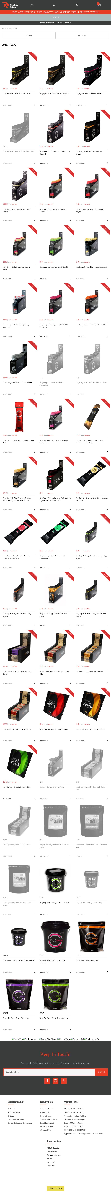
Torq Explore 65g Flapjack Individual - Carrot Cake (90, 788)
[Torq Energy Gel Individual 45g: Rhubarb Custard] (55, 186)
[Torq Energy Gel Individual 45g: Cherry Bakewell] (19, 301)
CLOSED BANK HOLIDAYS (74, 1130)
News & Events (45, 1116)
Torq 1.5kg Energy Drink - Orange (87, 960)
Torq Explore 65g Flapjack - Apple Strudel (16, 845)
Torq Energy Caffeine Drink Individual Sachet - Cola (18, 441)
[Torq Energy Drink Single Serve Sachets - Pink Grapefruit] (55, 128)
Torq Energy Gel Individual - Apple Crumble (54, 267)
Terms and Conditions (16, 1119)
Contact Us (51, 1166)
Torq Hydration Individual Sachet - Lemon (16, 94)
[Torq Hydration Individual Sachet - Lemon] (19, 70)
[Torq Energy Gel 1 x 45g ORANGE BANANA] (92, 301)
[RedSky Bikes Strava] (64, 1081)
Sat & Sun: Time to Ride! (73, 1126)
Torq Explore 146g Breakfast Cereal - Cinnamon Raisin (91, 846)
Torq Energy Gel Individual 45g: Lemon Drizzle (91, 267)
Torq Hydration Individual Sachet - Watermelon (18, 151)
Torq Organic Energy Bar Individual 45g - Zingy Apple (91, 557)
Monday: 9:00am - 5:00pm (74, 1109)
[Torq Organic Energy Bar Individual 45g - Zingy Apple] (92, 532)
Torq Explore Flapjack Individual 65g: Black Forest (17, 672)
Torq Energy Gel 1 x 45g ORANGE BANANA (91, 325)
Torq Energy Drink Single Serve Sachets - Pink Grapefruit (55, 152)
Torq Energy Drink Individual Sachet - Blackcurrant (52, 384)
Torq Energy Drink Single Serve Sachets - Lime (91, 383)
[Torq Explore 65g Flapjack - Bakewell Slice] (19, 706)
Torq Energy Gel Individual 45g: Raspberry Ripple (17, 268)
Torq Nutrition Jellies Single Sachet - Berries (54, 729)
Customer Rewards (47, 1109)
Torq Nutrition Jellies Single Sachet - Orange (90, 729)
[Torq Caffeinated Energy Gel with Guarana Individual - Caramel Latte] (92, 417)
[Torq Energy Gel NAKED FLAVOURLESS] (19, 359)
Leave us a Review (47, 1126)
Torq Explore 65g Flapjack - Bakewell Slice (17, 729)
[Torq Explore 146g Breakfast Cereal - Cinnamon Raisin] (92, 821)
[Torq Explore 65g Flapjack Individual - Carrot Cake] (92, 763)
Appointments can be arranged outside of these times (83, 1134)
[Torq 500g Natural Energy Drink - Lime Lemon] (55, 879)
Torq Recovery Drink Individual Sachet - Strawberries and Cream (16, 557)
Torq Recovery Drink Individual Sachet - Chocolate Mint (53, 557)
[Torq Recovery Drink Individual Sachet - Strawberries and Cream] (19, 532)
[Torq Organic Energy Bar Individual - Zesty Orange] (19, 590)
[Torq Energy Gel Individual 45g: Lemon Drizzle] (92, 244)
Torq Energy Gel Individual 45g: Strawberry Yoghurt (90, 210)
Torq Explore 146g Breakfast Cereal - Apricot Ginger (17, 904)
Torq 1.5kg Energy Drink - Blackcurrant (16, 1018)
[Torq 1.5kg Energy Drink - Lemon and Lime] (55, 995)
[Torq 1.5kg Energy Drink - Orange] (92, 937)
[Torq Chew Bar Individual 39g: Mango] (55, 763)
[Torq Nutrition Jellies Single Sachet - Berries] (55, 706)
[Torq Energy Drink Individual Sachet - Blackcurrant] (55, 359)
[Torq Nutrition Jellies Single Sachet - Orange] (92, 706)
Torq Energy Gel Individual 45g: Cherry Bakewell (16, 326)
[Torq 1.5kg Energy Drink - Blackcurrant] (19, 995)
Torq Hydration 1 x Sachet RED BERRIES (89, 94)
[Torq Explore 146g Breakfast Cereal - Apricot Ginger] (19, 879)
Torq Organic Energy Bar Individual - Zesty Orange (17, 615)
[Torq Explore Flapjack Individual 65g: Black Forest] (19, 648)
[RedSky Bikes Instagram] (55, 1081)
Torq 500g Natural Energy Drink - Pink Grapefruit (52, 961)
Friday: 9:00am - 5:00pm (73, 1123)
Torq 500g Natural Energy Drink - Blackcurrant (18, 960)
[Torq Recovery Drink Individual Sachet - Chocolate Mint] (55, 532)
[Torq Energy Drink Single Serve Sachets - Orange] (92, 128)
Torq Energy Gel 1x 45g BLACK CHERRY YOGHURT (54, 326)
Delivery (11, 1109)
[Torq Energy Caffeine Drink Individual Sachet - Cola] (19, 417)
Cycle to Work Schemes (49, 1119)
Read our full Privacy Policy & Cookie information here (55, 1182)
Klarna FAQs (44, 1112)
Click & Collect (14, 1112)
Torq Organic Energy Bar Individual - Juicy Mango (53, 615)
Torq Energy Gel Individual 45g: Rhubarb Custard (53, 210)
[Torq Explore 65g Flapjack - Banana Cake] (92, 648)
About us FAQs (45, 1130)
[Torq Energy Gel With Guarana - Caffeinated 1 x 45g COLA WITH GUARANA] (55, 475)
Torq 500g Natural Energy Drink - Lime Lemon (55, 903)
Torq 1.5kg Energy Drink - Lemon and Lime (54, 1018)
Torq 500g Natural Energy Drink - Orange (89, 903)
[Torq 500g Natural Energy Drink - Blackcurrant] (19, 937)
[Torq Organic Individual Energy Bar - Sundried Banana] (92, 590)
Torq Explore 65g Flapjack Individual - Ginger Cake (54, 672)
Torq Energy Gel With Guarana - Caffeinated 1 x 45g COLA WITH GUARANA (55, 499)
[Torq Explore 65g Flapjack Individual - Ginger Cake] (55, 648)
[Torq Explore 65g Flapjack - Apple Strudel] (19, 821)
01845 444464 (53, 1148)
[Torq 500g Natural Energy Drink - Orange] (92, 879)
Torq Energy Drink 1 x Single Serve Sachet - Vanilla (17, 210)
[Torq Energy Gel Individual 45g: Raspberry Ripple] (19, 244)
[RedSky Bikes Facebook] (47, 1081)
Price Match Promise (47, 1123)
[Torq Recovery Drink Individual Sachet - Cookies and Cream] (92, 475)
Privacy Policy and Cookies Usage (20, 1123)
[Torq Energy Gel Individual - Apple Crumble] (55, 244)
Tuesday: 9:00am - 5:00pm (74, 1112)
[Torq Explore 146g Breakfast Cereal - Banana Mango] (55, 821)
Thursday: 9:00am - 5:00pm (74, 1119)
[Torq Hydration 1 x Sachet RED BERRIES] (92, 70)
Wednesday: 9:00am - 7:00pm (75, 1116)
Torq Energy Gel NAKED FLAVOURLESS (17, 383)
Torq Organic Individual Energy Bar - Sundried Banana (91, 615)
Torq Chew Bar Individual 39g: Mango (52, 787)
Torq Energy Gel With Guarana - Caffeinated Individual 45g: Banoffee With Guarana (17, 499)
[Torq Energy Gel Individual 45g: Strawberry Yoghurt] (92, 186)
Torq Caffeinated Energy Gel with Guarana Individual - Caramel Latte (89, 441)
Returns (11, 1116)
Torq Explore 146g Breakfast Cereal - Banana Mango (54, 846)
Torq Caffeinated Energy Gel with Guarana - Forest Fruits (54, 441)
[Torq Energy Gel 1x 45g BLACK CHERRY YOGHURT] (55, 301)
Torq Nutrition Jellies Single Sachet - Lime (16, 787)
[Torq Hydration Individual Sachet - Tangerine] (55, 70)
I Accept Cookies (55, 1188)
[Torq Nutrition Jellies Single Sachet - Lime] (19, 763)
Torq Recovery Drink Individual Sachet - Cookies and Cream (92, 499)
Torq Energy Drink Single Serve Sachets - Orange (89, 152)
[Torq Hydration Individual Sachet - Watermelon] (19, 128)
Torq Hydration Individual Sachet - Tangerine (54, 94)
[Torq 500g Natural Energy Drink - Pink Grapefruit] (55, 937)
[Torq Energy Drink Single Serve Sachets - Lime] (92, 359)
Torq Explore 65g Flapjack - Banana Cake (89, 671)
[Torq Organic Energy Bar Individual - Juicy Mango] (55, 590)
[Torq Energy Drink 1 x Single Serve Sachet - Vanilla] (19, 186)
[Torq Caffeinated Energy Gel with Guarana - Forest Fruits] (55, 417)
